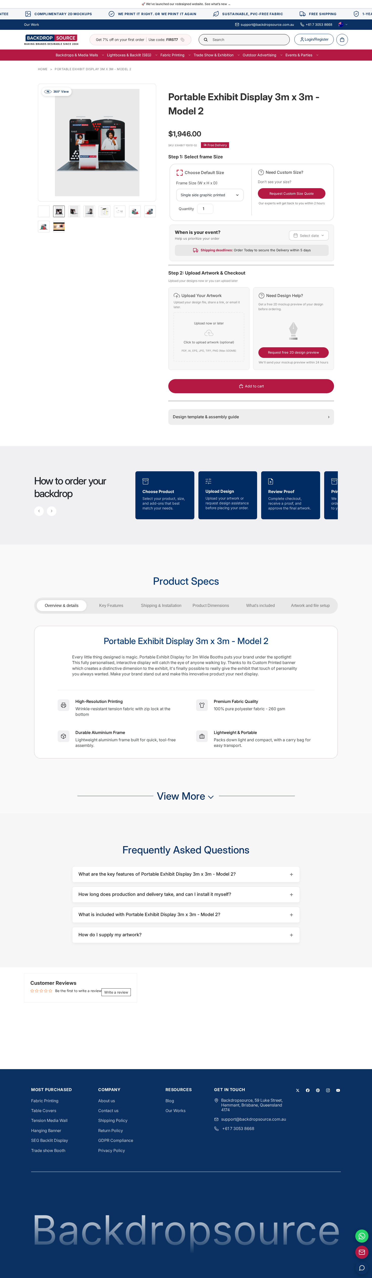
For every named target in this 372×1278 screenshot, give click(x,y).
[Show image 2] (74, 211)
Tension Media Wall (49, 1120)
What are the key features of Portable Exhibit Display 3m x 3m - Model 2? (186, 874)
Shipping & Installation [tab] (161, 605)
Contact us (108, 1110)
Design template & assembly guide (251, 416)
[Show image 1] (59, 211)
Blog (170, 1100)
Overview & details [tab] (61, 605)
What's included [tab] (260, 605)
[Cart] (342, 39)
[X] (298, 1090)
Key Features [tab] (111, 605)
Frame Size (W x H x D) (196, 183)
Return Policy (110, 1130)
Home (43, 69)
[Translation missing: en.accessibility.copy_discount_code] (182, 39)
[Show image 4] (104, 211)
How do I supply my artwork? (186, 934)
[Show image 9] (59, 226)
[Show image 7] (150, 211)
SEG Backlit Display (49, 1140)
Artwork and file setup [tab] (310, 605)
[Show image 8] (44, 226)
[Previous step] (39, 511)
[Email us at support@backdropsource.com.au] (361, 1252)
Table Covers (43, 1110)
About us (106, 1100)
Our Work (31, 24)
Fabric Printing (44, 1100)
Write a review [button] (116, 992)
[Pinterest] (318, 1090)
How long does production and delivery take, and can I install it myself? (186, 894)
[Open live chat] (361, 1267)
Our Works (175, 1110)
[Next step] (51, 511)
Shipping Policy (113, 1120)
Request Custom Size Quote (292, 193)
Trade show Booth (48, 1150)
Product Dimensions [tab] (211, 605)
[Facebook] (308, 1090)
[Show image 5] (120, 211)
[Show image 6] (135, 211)
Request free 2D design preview (293, 352)
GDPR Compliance (115, 1140)
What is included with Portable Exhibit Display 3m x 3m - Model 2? (186, 914)
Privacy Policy (111, 1150)
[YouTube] (338, 1090)
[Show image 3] (89, 211)
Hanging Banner (46, 1130)
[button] (208, 328)
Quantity (186, 208)
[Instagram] (328, 1090)
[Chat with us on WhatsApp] (361, 1236)
